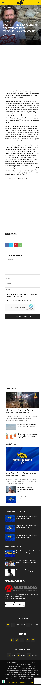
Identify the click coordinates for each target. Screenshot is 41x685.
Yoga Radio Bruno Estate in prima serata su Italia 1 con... (21, 474)
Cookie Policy (22, 682)
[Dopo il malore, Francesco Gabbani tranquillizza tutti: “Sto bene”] (11, 489)
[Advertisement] (20, 67)
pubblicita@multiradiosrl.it (18, 598)
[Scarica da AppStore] (9, 655)
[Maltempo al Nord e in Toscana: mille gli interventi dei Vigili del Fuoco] (22, 400)
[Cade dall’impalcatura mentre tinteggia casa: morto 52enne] (11, 427)
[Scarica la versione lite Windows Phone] (29, 655)
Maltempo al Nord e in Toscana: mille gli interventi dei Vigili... (20, 411)
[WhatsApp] (20, 245)
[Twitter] (11, 245)
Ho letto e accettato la (19, 300)
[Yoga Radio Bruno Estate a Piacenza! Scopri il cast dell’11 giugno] (10, 553)
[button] (38, 2)
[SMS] (8, 625)
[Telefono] (28, 625)
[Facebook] (7, 245)
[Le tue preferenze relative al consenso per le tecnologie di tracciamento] (3, 681)
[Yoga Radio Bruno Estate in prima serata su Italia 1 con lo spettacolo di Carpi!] (22, 459)
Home (4, 7)
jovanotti (13, 233)
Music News (11, 7)
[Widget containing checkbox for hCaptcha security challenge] (20, 307)
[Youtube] (33, 640)
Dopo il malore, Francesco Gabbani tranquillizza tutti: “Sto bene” (27, 489)
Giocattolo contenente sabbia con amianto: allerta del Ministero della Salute (27, 436)
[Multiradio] (21, 592)
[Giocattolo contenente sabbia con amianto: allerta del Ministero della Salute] (11, 436)
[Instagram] (17, 640)
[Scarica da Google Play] (18, 655)
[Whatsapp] (13, 625)
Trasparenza (32, 682)
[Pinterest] (16, 245)
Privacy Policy (26, 300)
